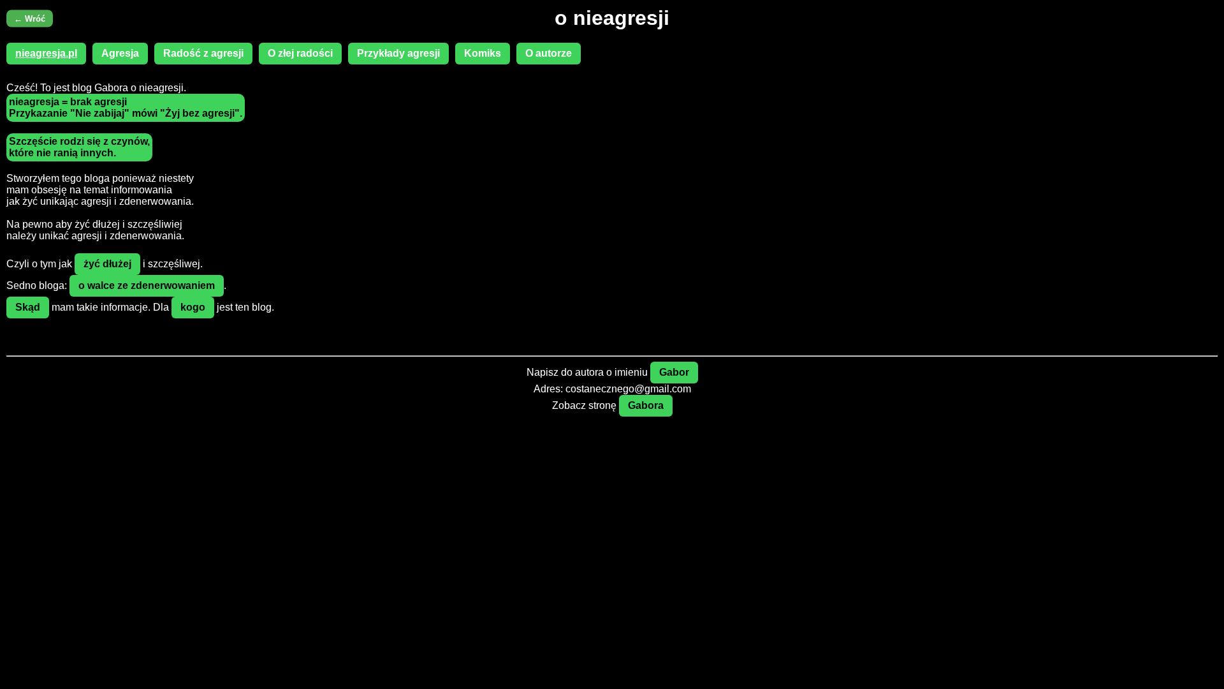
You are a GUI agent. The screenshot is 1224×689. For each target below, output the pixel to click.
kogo (192, 307)
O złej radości (300, 53)
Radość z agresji (203, 53)
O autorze (548, 53)
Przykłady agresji (398, 53)
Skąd (27, 307)
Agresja (120, 53)
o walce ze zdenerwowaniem (146, 285)
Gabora (646, 405)
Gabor (674, 372)
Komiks (482, 53)
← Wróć (29, 18)
